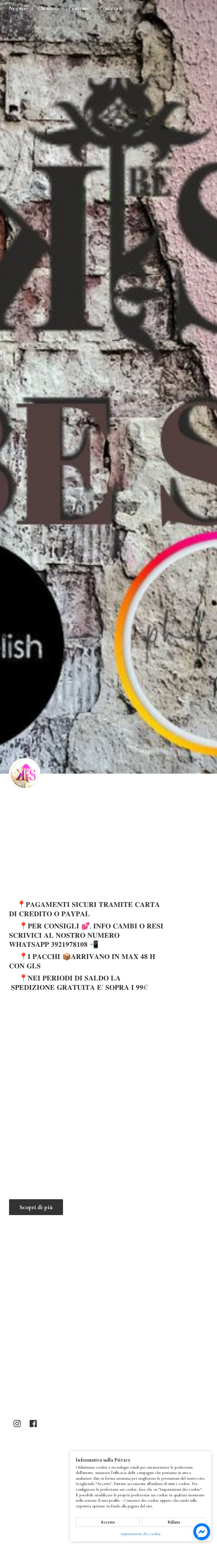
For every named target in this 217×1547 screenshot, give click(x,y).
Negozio (18, 8)
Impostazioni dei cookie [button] (141, 1534)
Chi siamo (48, 8)
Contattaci (110, 8)
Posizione (79, 8)
